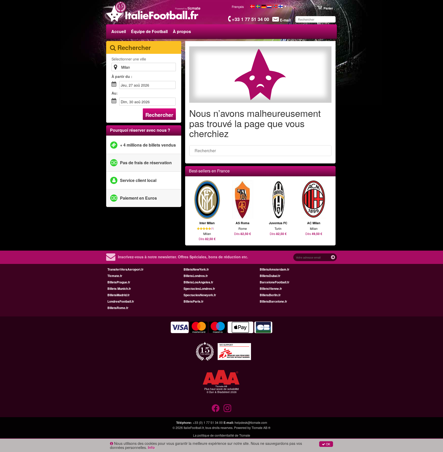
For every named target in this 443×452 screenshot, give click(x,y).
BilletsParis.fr (194, 301)
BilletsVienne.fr (271, 288)
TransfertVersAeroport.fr (125, 269)
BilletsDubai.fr (270, 275)
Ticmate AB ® (260, 427)
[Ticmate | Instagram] (227, 408)
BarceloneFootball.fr (274, 282)
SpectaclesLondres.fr (199, 288)
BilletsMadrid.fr (118, 295)
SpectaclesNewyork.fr (200, 295)
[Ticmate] (188, 8)
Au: (115, 93)
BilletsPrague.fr (118, 282)
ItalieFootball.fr (194, 427)
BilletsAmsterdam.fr (274, 269)
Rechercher (159, 114)
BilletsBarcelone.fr (273, 301)
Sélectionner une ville (129, 58)
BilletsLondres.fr (196, 275)
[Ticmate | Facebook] (215, 408)
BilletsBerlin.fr (270, 295)
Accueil (118, 31)
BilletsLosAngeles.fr (198, 282)
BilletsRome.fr (117, 307)
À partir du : (122, 76)
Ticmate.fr (114, 275)
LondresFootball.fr (120, 301)
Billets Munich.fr (119, 288)
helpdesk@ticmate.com (251, 422)
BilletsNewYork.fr (196, 269)
